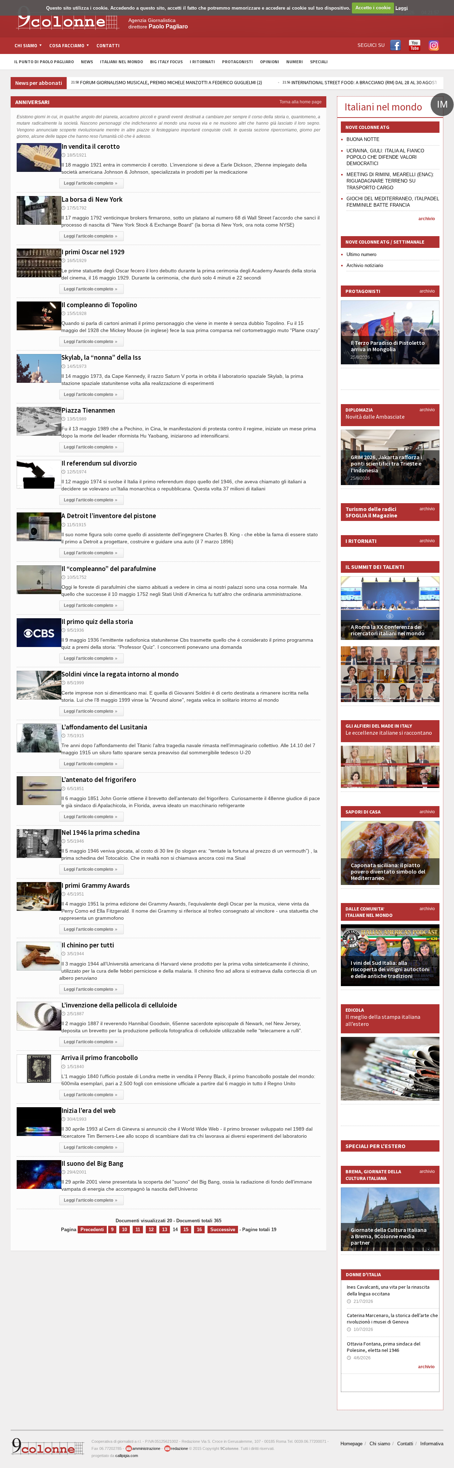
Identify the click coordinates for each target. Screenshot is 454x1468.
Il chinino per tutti (87, 945)
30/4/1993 (74, 1119)
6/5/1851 (72, 788)
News (87, 61)
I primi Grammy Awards (95, 885)
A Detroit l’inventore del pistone (108, 515)
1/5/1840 (72, 1066)
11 (137, 1229)
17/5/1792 (74, 208)
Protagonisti (237, 61)
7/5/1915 (72, 735)
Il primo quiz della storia (97, 621)
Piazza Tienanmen (88, 410)
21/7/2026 (360, 1301)
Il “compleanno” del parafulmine (108, 568)
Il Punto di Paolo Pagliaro (44, 61)
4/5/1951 (72, 894)
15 (185, 1229)
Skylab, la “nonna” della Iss (101, 357)
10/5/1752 (74, 577)
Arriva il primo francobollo (99, 1057)
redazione (179, 1448)
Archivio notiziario (365, 265)
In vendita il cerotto (90, 146)
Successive (222, 1229)
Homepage (351, 1443)
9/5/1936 (72, 630)
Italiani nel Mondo (121, 61)
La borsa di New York (92, 199)
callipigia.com (126, 1455)
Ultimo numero (361, 254)
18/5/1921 (74, 155)
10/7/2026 (360, 1329)
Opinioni (269, 61)
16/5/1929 (74, 260)
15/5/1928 (74, 313)
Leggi (401, 7)
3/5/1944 (72, 953)
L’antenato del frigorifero (98, 779)
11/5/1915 (73, 524)
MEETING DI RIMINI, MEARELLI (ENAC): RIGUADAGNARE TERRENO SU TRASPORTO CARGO (390, 181)
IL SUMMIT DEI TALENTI (374, 566)
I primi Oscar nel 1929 (92, 252)
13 (164, 1229)
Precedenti (92, 1229)
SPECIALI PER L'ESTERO (375, 1145)
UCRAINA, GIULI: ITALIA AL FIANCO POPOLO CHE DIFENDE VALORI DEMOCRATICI (385, 157)
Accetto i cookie (373, 7)
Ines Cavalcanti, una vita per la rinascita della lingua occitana (388, 1290)
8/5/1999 (72, 682)
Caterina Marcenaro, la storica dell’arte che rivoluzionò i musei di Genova (392, 1318)
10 (124, 1229)
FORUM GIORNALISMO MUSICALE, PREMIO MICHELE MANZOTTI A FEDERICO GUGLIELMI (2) (166, 82)
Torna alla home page (300, 101)
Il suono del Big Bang (92, 1163)
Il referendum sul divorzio (99, 463)
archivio (427, 218)
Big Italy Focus (166, 61)
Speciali (319, 61)
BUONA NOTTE (363, 139)
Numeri (294, 61)
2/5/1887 (72, 1013)
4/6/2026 (359, 1357)
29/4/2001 (74, 1172)
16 (199, 1229)
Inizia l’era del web (88, 1110)
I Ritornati (202, 61)
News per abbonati (38, 82)
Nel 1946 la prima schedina (100, 832)
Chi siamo (380, 1443)
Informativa (431, 1443)
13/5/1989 (74, 419)
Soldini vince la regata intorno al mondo (120, 674)
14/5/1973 (74, 366)
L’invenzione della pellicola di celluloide (119, 1005)
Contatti (108, 45)
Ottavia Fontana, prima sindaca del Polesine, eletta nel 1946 (383, 1347)
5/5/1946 (72, 841)
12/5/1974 (74, 471)
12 (151, 1229)
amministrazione (146, 1448)
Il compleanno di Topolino (99, 304)
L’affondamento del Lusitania (104, 727)
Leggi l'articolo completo (90, 183)
